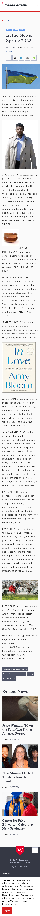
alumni (24, 669)
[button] (35, 5)
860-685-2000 (21, 867)
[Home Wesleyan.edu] (5, 3)
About (10, 20)
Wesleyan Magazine (15, 30)
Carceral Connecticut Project (14, 674)
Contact (6, 873)
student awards (9, 678)
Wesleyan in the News (11, 669)
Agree (7, 910)
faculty (30, 674)
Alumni (9, 52)
